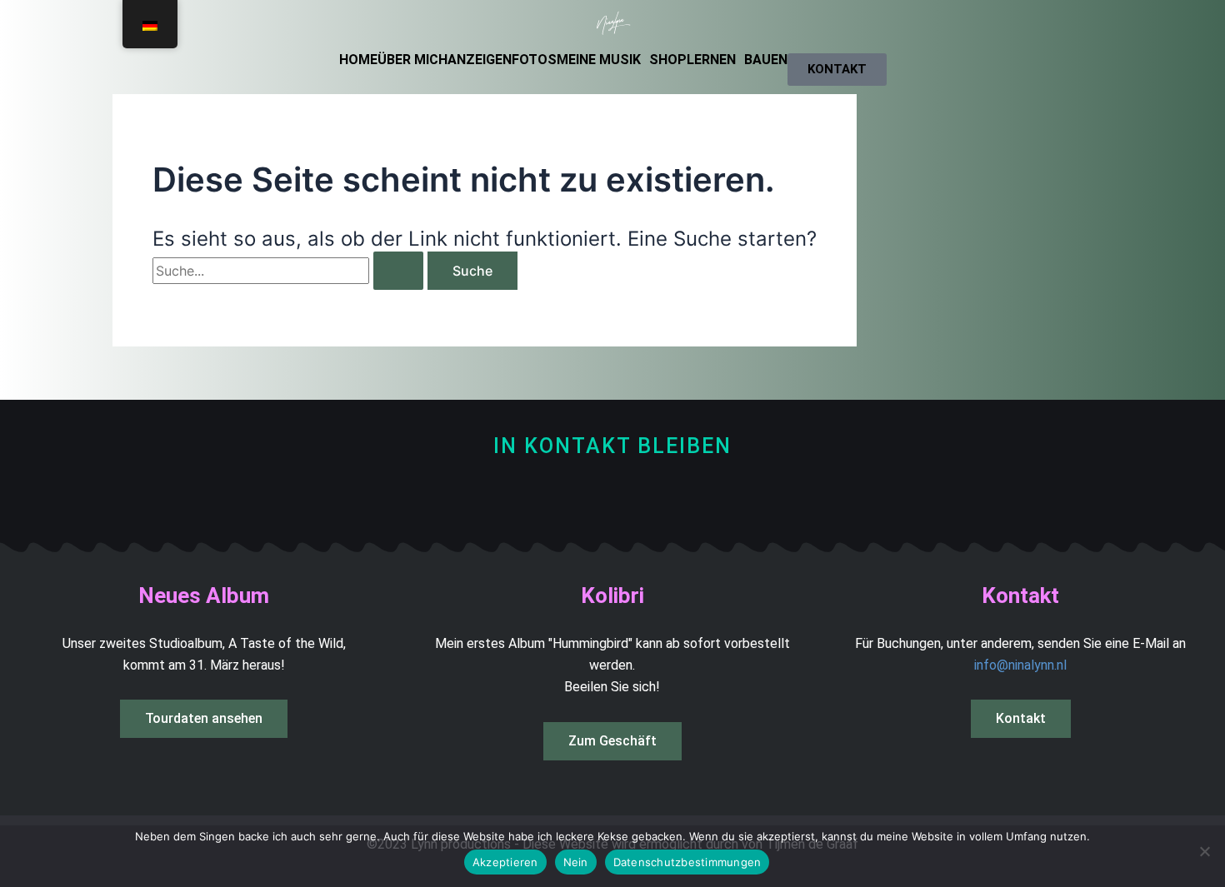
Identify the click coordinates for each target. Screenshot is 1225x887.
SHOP (668, 60)
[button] (603, 60)
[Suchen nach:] (290, 270)
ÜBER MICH (413, 60)
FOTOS (534, 60)
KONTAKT (837, 69)
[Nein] (1204, 851)
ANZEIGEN (480, 60)
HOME (358, 60)
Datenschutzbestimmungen (687, 862)
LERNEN (711, 60)
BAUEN (766, 60)
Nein (575, 862)
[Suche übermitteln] (398, 271)
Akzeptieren (505, 862)
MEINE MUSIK (599, 60)
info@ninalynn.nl (1020, 665)
